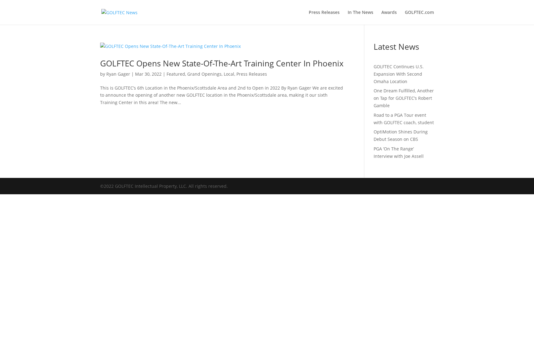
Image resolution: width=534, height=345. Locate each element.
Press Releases (324, 12)
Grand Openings (204, 74)
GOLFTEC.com (419, 12)
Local (229, 74)
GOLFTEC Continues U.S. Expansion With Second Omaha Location (399, 74)
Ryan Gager (118, 74)
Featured (176, 74)
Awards (389, 12)
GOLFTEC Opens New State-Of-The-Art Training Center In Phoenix (222, 63)
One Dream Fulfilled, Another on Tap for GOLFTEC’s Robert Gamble (404, 98)
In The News (360, 12)
